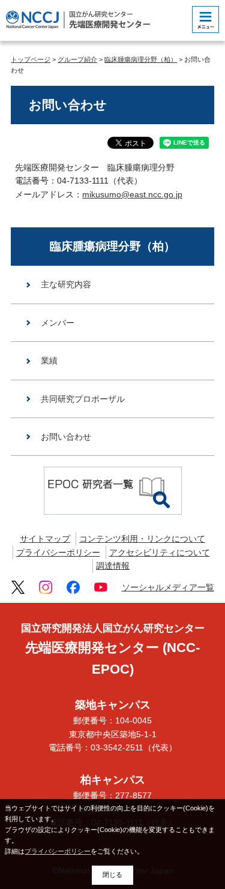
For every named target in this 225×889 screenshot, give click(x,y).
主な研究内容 (66, 284)
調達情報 (113, 565)
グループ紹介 (77, 59)
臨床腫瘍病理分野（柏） (140, 59)
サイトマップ (45, 538)
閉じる (112, 874)
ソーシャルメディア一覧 (168, 587)
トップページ (30, 59)
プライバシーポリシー (58, 552)
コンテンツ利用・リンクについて (142, 538)
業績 (49, 360)
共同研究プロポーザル (83, 399)
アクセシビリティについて (159, 552)
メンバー (57, 323)
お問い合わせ (66, 437)
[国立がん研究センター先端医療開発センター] (78, 19)
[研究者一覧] (113, 490)
